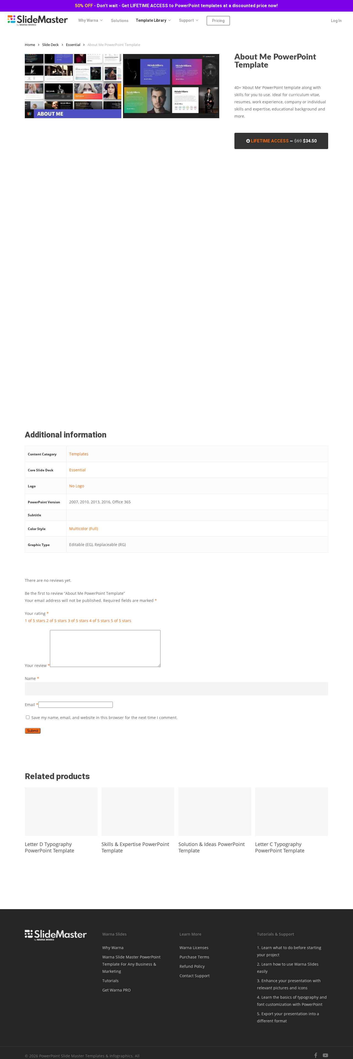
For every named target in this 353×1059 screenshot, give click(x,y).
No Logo (76, 485)
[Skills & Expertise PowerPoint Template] (137, 811)
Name (32, 678)
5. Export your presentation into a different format (288, 1017)
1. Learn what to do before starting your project (289, 951)
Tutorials (110, 980)
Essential (73, 44)
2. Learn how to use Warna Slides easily (288, 967)
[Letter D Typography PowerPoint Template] (61, 811)
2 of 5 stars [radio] (56, 620)
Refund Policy (192, 966)
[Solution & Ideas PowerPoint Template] (214, 811)
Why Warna (113, 947)
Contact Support (195, 975)
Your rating (37, 613)
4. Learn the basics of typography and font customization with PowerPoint (292, 1001)
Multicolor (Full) (83, 528)
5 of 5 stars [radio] (121, 620)
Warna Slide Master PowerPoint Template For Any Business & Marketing (131, 964)
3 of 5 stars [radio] (78, 620)
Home (30, 44)
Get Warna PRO (116, 990)
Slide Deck (50, 44)
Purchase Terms (194, 957)
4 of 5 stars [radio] (99, 620)
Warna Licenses (194, 947)
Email (31, 704)
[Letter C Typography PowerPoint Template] (291, 811)
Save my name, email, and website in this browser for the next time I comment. (104, 717)
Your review (37, 665)
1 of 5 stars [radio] (35, 620)
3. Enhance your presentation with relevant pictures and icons (289, 984)
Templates (79, 453)
